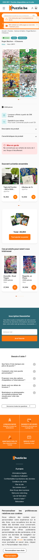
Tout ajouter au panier (19, 237)
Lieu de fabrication (19, 496)
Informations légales (19, 473)
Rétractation (19, 501)
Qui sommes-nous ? (20, 487)
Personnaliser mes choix (14, 550)
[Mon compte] (32, 8)
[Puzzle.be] (18, 8)
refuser (20, 540)
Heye (3, 44)
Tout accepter (10, 556)
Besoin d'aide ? (19, 499)
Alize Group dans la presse (19, 490)
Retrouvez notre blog (19, 493)
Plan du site (19, 484)
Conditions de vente (19, 482)
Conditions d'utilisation (19, 476)
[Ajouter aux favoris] (32, 50)
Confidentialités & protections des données (19, 479)
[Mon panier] (36, 8)
